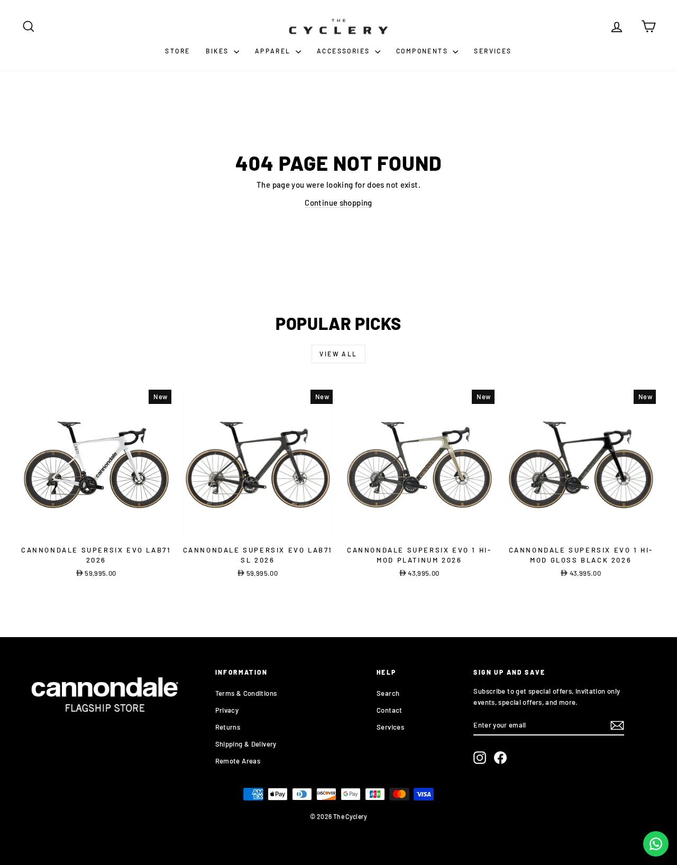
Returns (228, 727)
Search (388, 693)
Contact (389, 710)
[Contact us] (656, 844)
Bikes (218, 50)
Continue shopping (338, 202)
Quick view (96, 528)
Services (492, 50)
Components (423, 50)
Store (177, 50)
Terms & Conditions (246, 693)
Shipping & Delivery (246, 744)
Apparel (274, 50)
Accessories (344, 50)
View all (338, 353)
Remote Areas (238, 761)
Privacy (227, 710)
